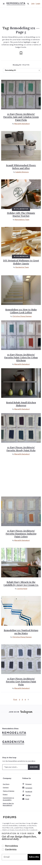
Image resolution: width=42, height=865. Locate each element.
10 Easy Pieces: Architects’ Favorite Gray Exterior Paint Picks (21, 682)
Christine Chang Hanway (22, 316)
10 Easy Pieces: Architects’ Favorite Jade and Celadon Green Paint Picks (21, 117)
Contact (6, 787)
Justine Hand (22, 589)
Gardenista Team (22, 267)
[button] (28, 4)
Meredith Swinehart (22, 124)
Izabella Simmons (22, 172)
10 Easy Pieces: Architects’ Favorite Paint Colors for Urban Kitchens (21, 358)
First (15, 699)
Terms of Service (8, 791)
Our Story (6, 784)
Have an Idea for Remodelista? (8, 804)
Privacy (5, 794)
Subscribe (34, 857)
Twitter (28, 795)
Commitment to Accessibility (8, 799)
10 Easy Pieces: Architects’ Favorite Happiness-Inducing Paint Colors (21, 534)
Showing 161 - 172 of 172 (21, 65)
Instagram (28, 788)
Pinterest (28, 784)
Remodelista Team (22, 219)
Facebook (28, 791)
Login (38, 3)
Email (27, 799)
